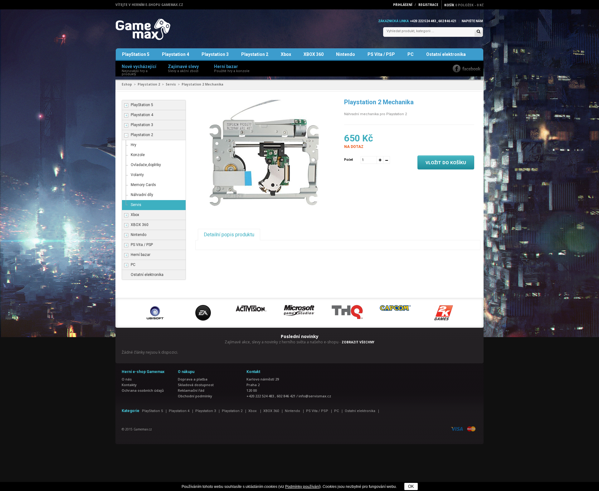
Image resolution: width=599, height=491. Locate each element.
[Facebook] (466, 68)
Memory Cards (143, 185)
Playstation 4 (175, 54)
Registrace (428, 4)
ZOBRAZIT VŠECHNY (358, 342)
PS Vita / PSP (381, 54)
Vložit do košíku (446, 162)
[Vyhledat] (479, 32)
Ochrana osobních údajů (143, 390)
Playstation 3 (215, 54)
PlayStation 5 (135, 54)
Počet (348, 159)
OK (411, 486)
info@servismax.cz (315, 396)
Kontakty (129, 384)
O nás (127, 379)
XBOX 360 (314, 54)
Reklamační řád (191, 390)
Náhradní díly (142, 195)
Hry (133, 145)
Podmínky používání (302, 486)
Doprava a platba (192, 379)
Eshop (127, 84)
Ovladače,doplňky (146, 165)
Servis (171, 84)
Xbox (286, 54)
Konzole (138, 155)
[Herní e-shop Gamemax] (157, 29)
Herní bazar (140, 255)
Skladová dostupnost (196, 384)
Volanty (137, 175)
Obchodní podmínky (195, 396)
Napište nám (472, 21)
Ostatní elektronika (446, 54)
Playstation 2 (254, 54)
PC (410, 54)
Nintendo (345, 54)
